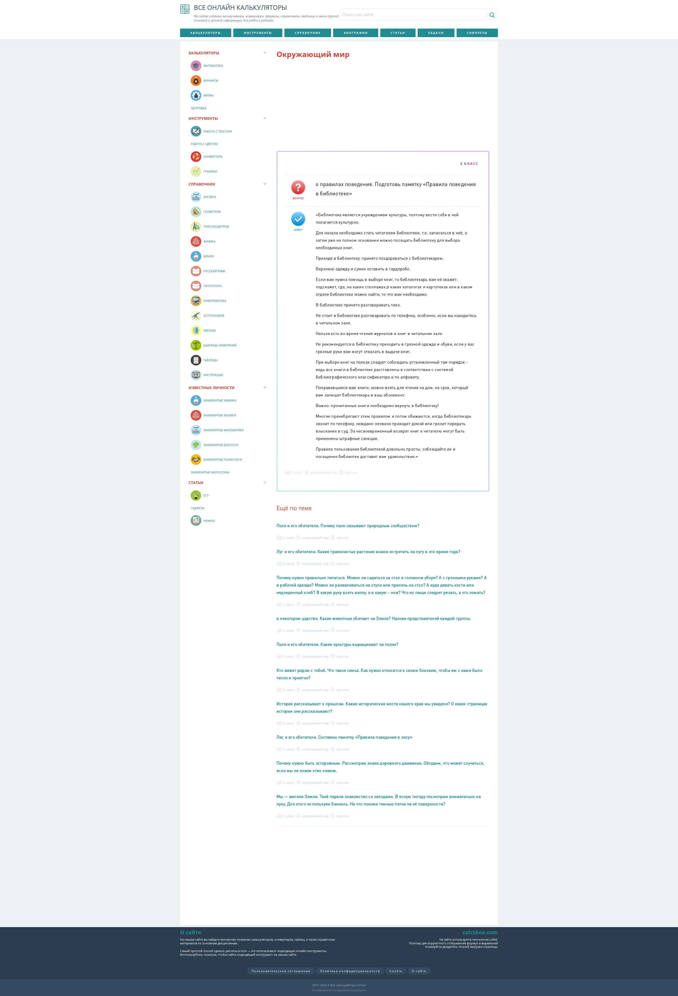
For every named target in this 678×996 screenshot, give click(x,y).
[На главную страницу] (185, 13)
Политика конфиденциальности (350, 971)
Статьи (398, 33)
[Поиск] (492, 15)
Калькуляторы (205, 33)
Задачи (436, 33)
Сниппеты (477, 33)
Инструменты (258, 33)
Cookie (396, 971)
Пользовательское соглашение (281, 971)
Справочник (308, 33)
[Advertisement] (382, 106)
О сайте (419, 971)
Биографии (356, 33)
